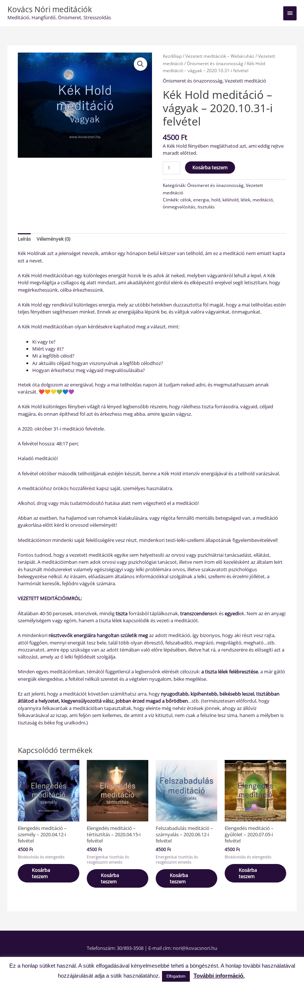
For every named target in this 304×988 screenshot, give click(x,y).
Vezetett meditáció (245, 80)
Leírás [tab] (24, 238)
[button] (140, 64)
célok (185, 199)
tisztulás (206, 207)
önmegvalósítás (179, 207)
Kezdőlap (172, 56)
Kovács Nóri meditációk (49, 9)
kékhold (230, 199)
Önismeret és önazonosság (215, 63)
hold (215, 199)
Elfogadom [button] (175, 976)
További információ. (219, 975)
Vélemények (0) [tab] (53, 238)
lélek (245, 199)
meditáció (262, 199)
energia (201, 199)
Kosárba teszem (210, 167)
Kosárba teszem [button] (41, 873)
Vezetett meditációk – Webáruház (219, 56)
